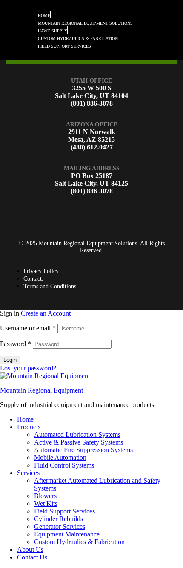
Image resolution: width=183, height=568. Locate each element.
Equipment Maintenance (67, 534)
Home (25, 419)
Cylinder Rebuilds (58, 518)
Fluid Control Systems (64, 465)
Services (28, 472)
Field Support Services (64, 511)
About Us (30, 549)
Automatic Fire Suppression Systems (83, 449)
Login (10, 360)
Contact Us (32, 557)
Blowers (45, 495)
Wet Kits (45, 503)
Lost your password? (28, 368)
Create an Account (46, 313)
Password (15, 343)
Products (28, 426)
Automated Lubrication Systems (77, 434)
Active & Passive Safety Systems (78, 442)
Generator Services (59, 526)
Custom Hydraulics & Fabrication (79, 541)
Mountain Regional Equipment (41, 390)
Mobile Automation (60, 457)
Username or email (28, 328)
